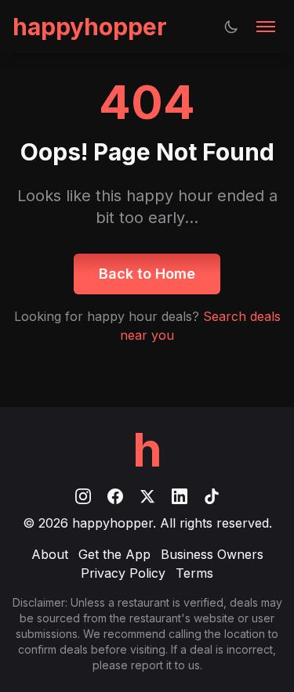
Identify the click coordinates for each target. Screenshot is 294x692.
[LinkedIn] (181, 495)
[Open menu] (265, 26)
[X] (149, 495)
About (49, 554)
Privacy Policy (123, 573)
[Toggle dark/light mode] (231, 26)
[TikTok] (212, 495)
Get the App (114, 554)
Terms (194, 573)
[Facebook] (117, 495)
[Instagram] (85, 495)
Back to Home (147, 273)
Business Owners (212, 554)
